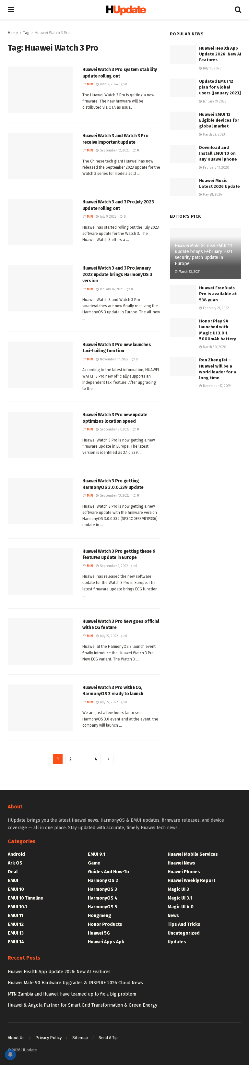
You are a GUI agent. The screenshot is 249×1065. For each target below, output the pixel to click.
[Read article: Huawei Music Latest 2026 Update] (183, 187)
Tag (26, 32)
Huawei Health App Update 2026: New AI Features (220, 54)
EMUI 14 (16, 942)
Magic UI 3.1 (180, 898)
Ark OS (15, 863)
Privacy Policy (48, 1037)
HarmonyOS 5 (102, 907)
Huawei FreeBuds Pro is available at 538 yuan (218, 293)
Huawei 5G (99, 933)
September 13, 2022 (114, 496)
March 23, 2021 (189, 272)
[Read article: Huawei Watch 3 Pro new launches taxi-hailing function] (40, 365)
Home (13, 32)
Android (16, 854)
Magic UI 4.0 (181, 907)
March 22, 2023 (213, 135)
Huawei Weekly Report (191, 880)
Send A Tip (108, 1037)
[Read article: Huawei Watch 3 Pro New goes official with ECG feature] (40, 641)
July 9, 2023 (107, 217)
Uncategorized (184, 933)
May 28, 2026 (212, 195)
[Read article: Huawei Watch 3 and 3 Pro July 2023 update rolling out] (40, 222)
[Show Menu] (11, 9)
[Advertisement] (205, 435)
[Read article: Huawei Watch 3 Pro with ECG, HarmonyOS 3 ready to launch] (40, 707)
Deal (13, 872)
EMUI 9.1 (96, 854)
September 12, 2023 (114, 150)
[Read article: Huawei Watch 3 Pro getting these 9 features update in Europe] (40, 571)
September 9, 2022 (113, 566)
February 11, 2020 (215, 168)
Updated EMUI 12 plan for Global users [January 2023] (220, 87)
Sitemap (80, 1037)
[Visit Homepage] (124, 10)
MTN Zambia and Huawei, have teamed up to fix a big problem (72, 994)
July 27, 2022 (108, 636)
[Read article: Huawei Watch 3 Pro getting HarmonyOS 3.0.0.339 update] (40, 501)
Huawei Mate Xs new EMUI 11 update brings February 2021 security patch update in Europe (203, 254)
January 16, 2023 (111, 289)
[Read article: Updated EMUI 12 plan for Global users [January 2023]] (183, 88)
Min (90, 84)
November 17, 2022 (113, 359)
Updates (177, 942)
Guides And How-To (108, 872)
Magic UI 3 (178, 889)
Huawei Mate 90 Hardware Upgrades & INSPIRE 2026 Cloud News (75, 983)
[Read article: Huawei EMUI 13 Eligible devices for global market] (183, 121)
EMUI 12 (16, 924)
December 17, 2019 (216, 386)
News (173, 915)
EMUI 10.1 (17, 907)
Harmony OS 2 (103, 880)
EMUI (13, 880)
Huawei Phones (184, 872)
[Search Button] (238, 9)
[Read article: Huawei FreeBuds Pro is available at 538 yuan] (183, 294)
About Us (16, 1037)
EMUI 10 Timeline (25, 898)
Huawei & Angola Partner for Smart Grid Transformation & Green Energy (82, 1005)
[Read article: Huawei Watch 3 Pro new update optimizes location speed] (40, 435)
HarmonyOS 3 (102, 889)
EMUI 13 (16, 933)
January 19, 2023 (214, 101)
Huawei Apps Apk (106, 942)
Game (94, 863)
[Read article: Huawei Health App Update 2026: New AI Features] (183, 54)
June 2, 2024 (108, 84)
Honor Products (105, 924)
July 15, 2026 (211, 68)
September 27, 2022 (114, 429)
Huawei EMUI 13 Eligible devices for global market (219, 120)
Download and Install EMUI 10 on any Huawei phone (218, 153)
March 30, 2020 (214, 347)
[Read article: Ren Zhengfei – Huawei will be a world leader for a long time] (183, 366)
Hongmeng (99, 915)
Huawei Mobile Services (193, 854)
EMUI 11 (15, 915)
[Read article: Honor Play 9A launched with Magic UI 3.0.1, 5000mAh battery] (183, 327)
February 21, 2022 (215, 308)
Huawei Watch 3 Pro (52, 32)
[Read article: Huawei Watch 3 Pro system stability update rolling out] (40, 90)
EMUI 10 (16, 889)
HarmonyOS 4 (102, 898)
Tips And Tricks (184, 924)
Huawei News (181, 863)
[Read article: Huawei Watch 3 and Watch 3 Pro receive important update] (40, 156)
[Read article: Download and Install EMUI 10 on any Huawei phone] (183, 154)
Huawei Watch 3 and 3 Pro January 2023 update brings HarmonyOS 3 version (117, 274)
